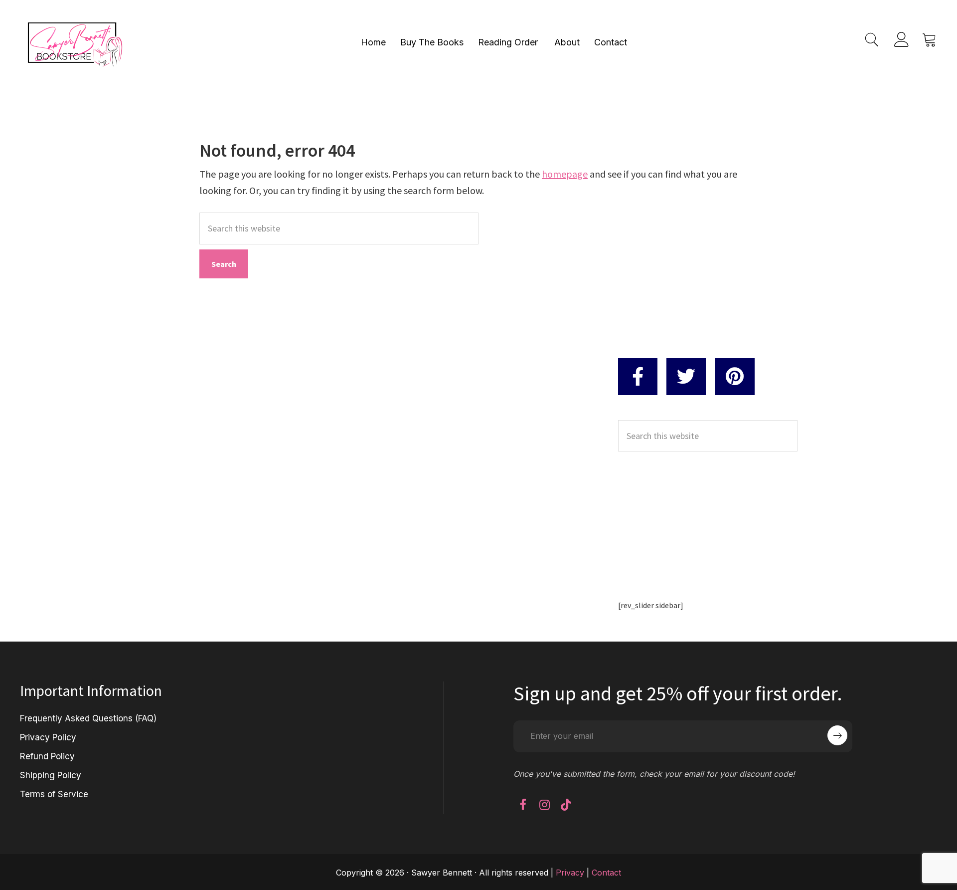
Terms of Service (54, 794)
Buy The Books (432, 42)
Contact (610, 42)
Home (373, 42)
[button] (522, 804)
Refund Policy (47, 756)
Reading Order (508, 42)
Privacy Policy (48, 737)
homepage (565, 174)
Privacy (570, 873)
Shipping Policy (50, 775)
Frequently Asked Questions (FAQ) (88, 718)
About (567, 42)
